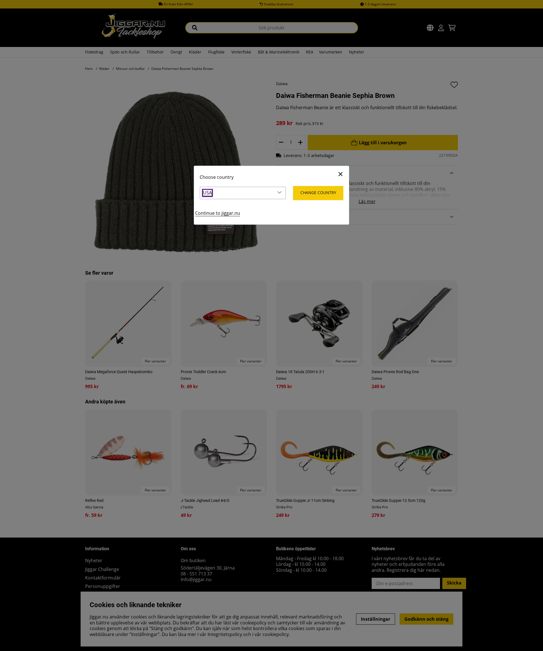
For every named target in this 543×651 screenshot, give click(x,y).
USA (207, 193)
